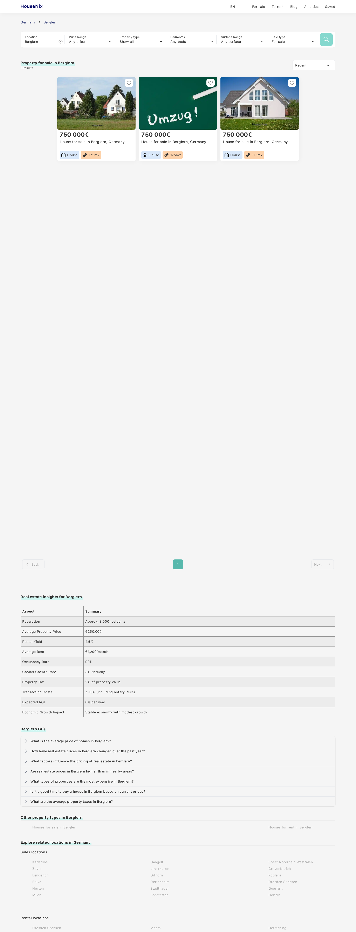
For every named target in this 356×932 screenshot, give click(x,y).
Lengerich (40, 875)
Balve (36, 882)
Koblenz (275, 875)
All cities (311, 7)
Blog (294, 7)
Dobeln (274, 895)
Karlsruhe (40, 862)
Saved (330, 7)
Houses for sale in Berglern (54, 827)
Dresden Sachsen (282, 882)
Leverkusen (159, 869)
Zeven (37, 869)
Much (36, 895)
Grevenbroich (279, 869)
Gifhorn (156, 875)
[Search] (326, 39)
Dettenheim (159, 882)
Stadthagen (159, 888)
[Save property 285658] (210, 83)
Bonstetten (159, 895)
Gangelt (156, 862)
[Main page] (40, 6)
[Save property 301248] (129, 83)
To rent (278, 7)
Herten (38, 888)
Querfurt (275, 888)
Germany (28, 22)
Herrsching (277, 928)
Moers (155, 928)
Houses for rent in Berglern (291, 827)
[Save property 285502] (292, 83)
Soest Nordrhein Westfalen (290, 862)
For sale (258, 7)
